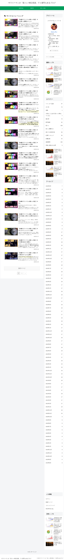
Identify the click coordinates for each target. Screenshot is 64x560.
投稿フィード (49, 502)
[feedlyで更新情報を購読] (56, 50)
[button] (61, 57)
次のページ (21, 268)
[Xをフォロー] (52, 50)
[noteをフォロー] (54, 50)
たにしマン (54, 32)
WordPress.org (49, 508)
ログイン (48, 498)
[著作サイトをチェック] (50, 50)
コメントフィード (50, 505)
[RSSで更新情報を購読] (57, 50)
